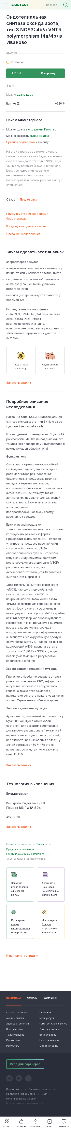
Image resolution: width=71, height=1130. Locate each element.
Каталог (7, 1126)
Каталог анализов (16, 1012)
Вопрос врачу (47, 1034)
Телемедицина (15, 1034)
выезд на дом (39, 135)
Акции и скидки (15, 1018)
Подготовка (13, 1040)
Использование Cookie (21, 1098)
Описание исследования (23, 234)
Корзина (21, 1126)
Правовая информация (21, 1093)
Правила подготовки (20, 142)
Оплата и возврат (39, 1089)
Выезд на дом (14, 1029)
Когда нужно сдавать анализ (26, 226)
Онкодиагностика (49, 1029)
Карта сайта (14, 1089)
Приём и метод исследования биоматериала (27, 216)
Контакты (64, 1126)
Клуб (49, 1126)
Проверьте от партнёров (20, 926)
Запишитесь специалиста (50, 889)
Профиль (35, 1126)
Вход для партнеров (25, 1064)
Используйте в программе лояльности (50, 926)
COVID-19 (45, 1012)
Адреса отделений (17, 1023)
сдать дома (25, 94)
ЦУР (44, 1093)
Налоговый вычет (49, 1040)
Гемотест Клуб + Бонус (52, 1023)
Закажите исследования (19, 889)
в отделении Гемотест (42, 129)
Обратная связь (48, 1045)
